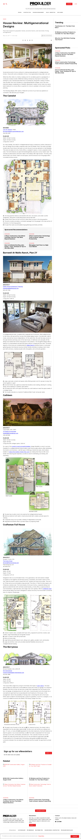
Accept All (75, 836)
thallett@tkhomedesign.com (10, 433)
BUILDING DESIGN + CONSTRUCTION (52, 830)
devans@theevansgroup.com (11, 562)
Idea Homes (60, 12)
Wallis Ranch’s (31, 345)
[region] (40, 836)
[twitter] (27, 40)
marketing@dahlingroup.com (11, 288)
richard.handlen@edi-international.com (13, 672)
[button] (4, 4)
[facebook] (23, 40)
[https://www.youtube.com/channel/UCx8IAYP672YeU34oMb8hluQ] (60, 821)
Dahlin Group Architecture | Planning (13, 286)
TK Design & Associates (9, 431)
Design (19, 12)
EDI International (7, 670)
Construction (27, 12)
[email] (32, 40)
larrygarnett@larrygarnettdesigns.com (13, 131)
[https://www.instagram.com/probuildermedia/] (57, 821)
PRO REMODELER (30, 830)
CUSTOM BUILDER (21, 830)
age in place (40, 685)
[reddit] (29, 40)
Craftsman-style (47, 588)
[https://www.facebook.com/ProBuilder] (55, 821)
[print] (51, 40)
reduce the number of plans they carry (19, 452)
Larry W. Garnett (7, 129)
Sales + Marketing (50, 12)
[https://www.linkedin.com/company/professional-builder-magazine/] (59, 821)
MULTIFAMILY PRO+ (39, 830)
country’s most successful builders (21, 446)
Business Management (38, 12)
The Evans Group (7, 561)
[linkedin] (25, 40)
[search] (6, 4)
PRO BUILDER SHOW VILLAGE (67, 830)
